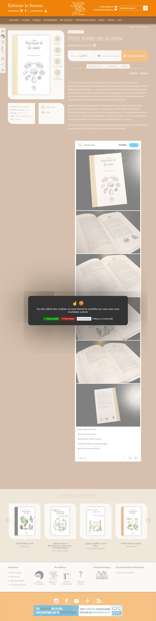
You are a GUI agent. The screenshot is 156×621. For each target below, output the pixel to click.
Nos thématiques (50, 20)
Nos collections (66, 20)
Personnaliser (84, 319)
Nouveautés (14, 20)
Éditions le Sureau (25, 5)
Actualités (26, 20)
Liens (119, 20)
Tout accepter (52, 319)
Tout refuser (69, 319)
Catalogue (37, 20)
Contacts (111, 20)
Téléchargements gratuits (85, 20)
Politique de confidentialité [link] (103, 319)
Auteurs (101, 20)
